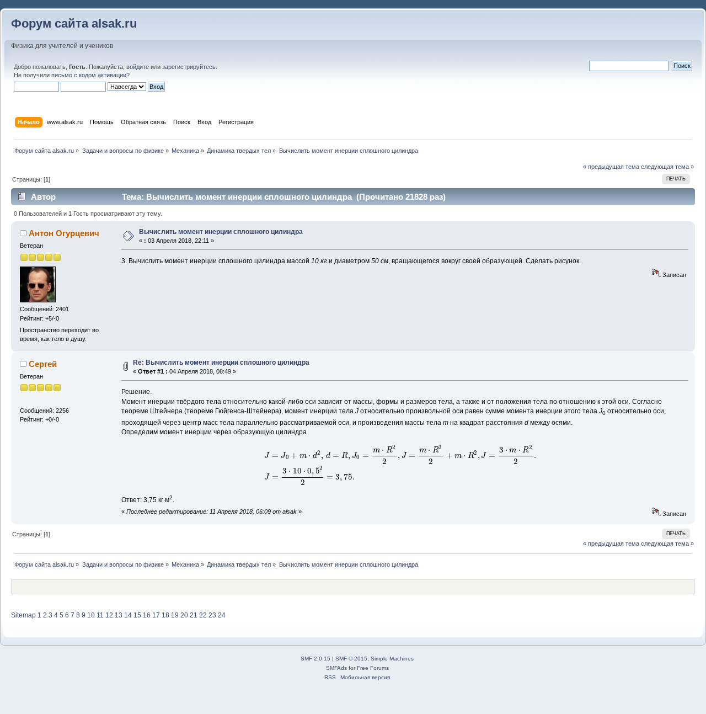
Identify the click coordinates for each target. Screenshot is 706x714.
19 (175, 615)
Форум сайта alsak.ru (74, 23)
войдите (137, 66)
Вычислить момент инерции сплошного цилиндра (221, 232)
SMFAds (336, 668)
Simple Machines (392, 659)
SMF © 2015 (351, 659)
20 (184, 615)
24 (222, 615)
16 (147, 615)
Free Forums (373, 668)
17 (156, 615)
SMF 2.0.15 (315, 659)
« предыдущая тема (611, 166)
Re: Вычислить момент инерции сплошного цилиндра (221, 362)
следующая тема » (667, 166)
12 (109, 615)
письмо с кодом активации (88, 75)
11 (100, 615)
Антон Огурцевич (64, 233)
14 (128, 615)
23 (212, 615)
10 (91, 615)
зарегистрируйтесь (189, 66)
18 (165, 615)
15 (137, 615)
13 (118, 615)
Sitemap (23, 615)
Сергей (43, 364)
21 (193, 615)
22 (203, 615)
